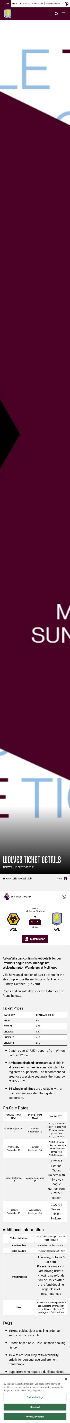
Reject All (35, 1407)
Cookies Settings (35, 1397)
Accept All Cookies (35, 1416)
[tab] (5, 3)
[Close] (66, 1379)
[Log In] (67, 3)
